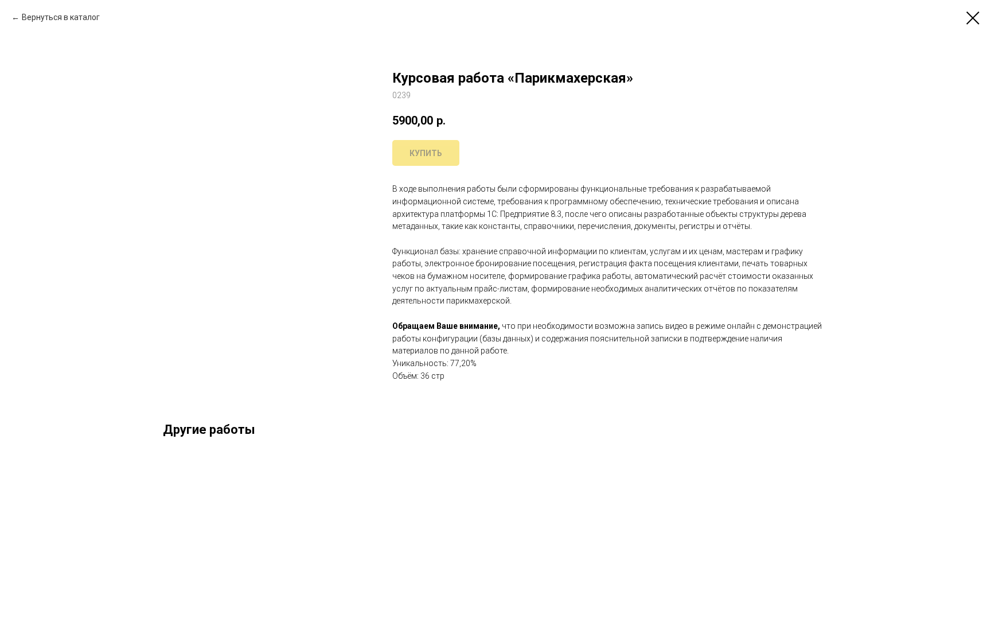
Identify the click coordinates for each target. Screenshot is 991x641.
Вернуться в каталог (61, 17)
